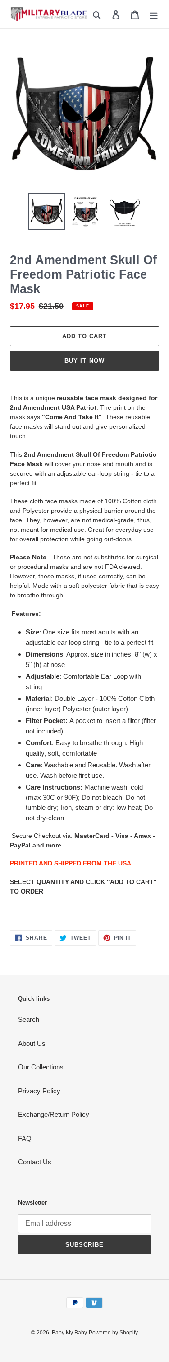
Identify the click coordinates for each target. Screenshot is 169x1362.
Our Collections (41, 1067)
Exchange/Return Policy (53, 1114)
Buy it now (84, 360)
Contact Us (34, 1162)
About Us (32, 1043)
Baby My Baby (69, 1332)
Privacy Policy (39, 1091)
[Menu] (153, 14)
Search (28, 1019)
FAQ (25, 1138)
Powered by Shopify (113, 1332)
